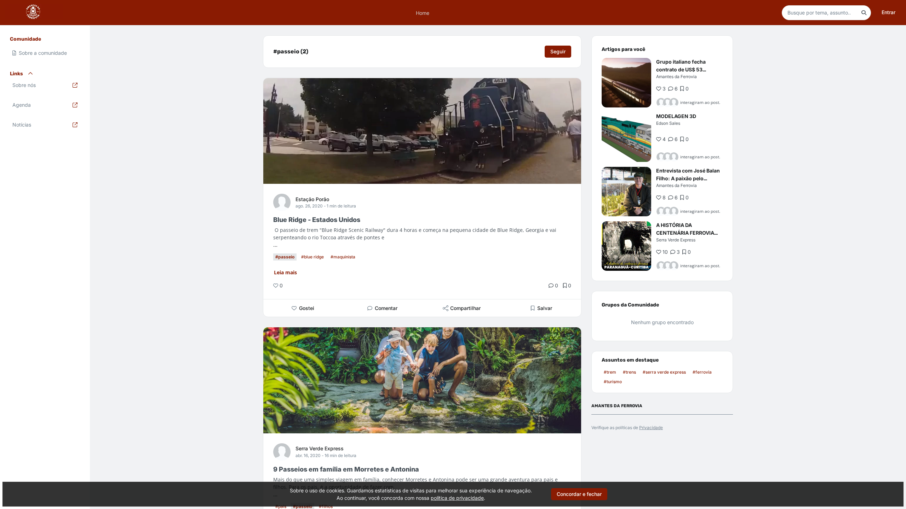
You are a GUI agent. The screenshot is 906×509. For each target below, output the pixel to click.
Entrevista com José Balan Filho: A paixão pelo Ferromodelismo (688, 178)
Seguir (558, 51)
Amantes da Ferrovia (676, 76)
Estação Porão (312, 199)
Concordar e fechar (579, 494)
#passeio (284, 256)
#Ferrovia (702, 372)
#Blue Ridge (312, 256)
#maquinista (343, 256)
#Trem (610, 372)
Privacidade (651, 427)
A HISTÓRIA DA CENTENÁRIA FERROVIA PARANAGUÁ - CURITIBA (685, 233)
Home (422, 13)
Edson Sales (668, 123)
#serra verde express (664, 372)
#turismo (613, 381)
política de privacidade (457, 498)
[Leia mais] (626, 82)
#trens (629, 372)
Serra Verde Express (320, 448)
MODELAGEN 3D (676, 116)
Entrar (888, 12)
